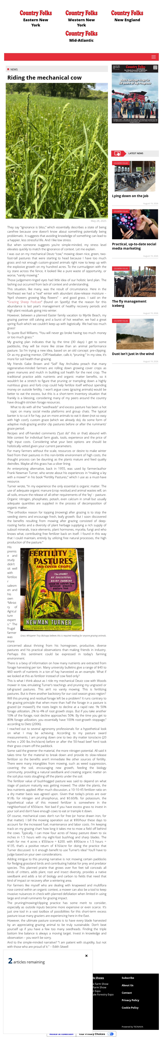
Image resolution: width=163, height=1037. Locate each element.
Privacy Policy (130, 1000)
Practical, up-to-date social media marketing (134, 246)
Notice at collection (61, 1034)
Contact (127, 993)
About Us (127, 985)
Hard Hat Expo (92, 991)
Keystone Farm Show (95, 984)
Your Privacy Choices (92, 1034)
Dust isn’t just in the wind (133, 354)
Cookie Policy (130, 1007)
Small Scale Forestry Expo (98, 994)
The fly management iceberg (129, 303)
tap (154, 57)
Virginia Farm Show (94, 987)
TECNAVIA (138, 1026)
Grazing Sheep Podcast (24, 302)
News (14, 69)
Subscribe (128, 978)
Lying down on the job (130, 196)
